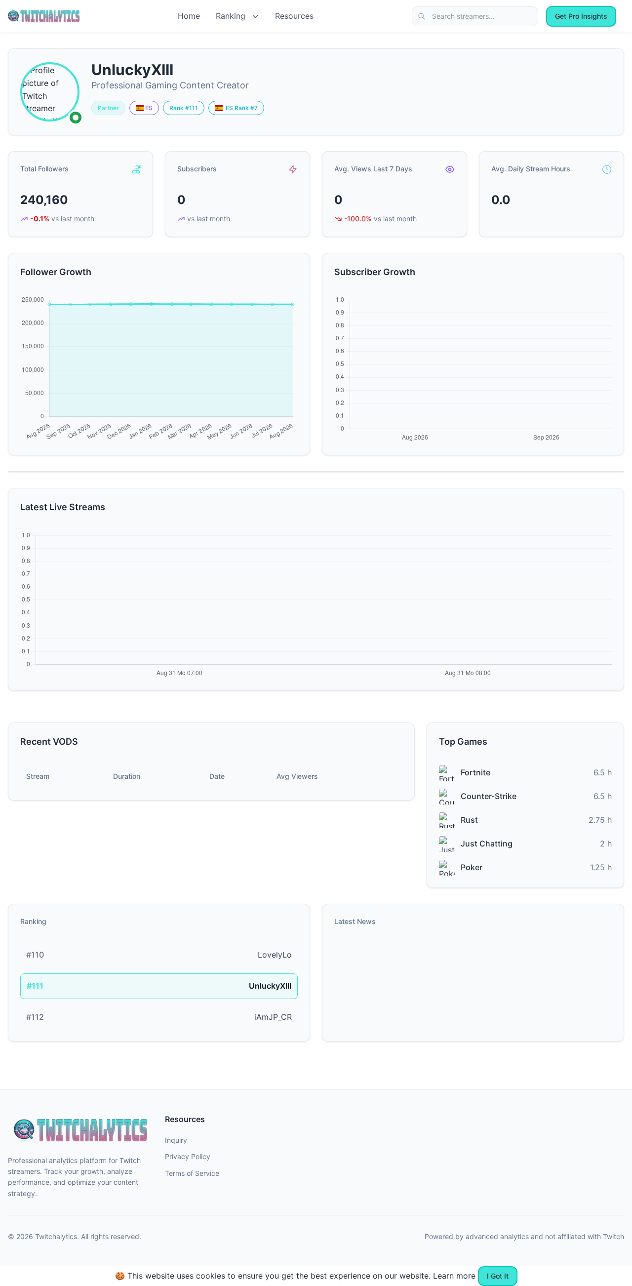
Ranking (230, 16)
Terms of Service (192, 1173)
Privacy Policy (187, 1156)
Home (189, 16)
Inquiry (176, 1140)
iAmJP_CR (273, 1017)
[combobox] (475, 16)
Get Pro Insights (581, 16)
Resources (294, 16)
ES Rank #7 (240, 108)
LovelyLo (275, 955)
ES (148, 108)
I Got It (498, 1276)
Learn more (454, 1276)
